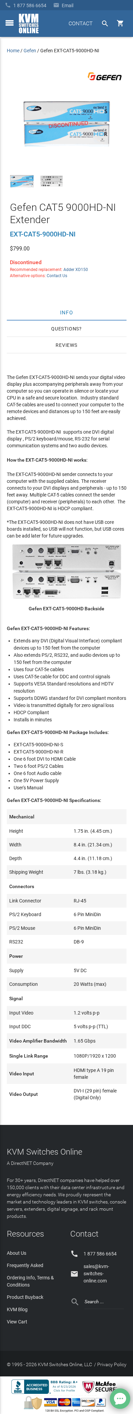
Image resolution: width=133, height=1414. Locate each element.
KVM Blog (17, 1309)
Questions (65, 328)
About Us (16, 1253)
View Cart (17, 1321)
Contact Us (57, 275)
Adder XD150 (75, 269)
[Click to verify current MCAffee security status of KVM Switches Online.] (101, 1393)
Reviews (66, 345)
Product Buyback (25, 1297)
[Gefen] (105, 81)
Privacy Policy (112, 1364)
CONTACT (81, 23)
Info (66, 312)
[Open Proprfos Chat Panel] (120, 1398)
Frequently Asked (25, 1265)
